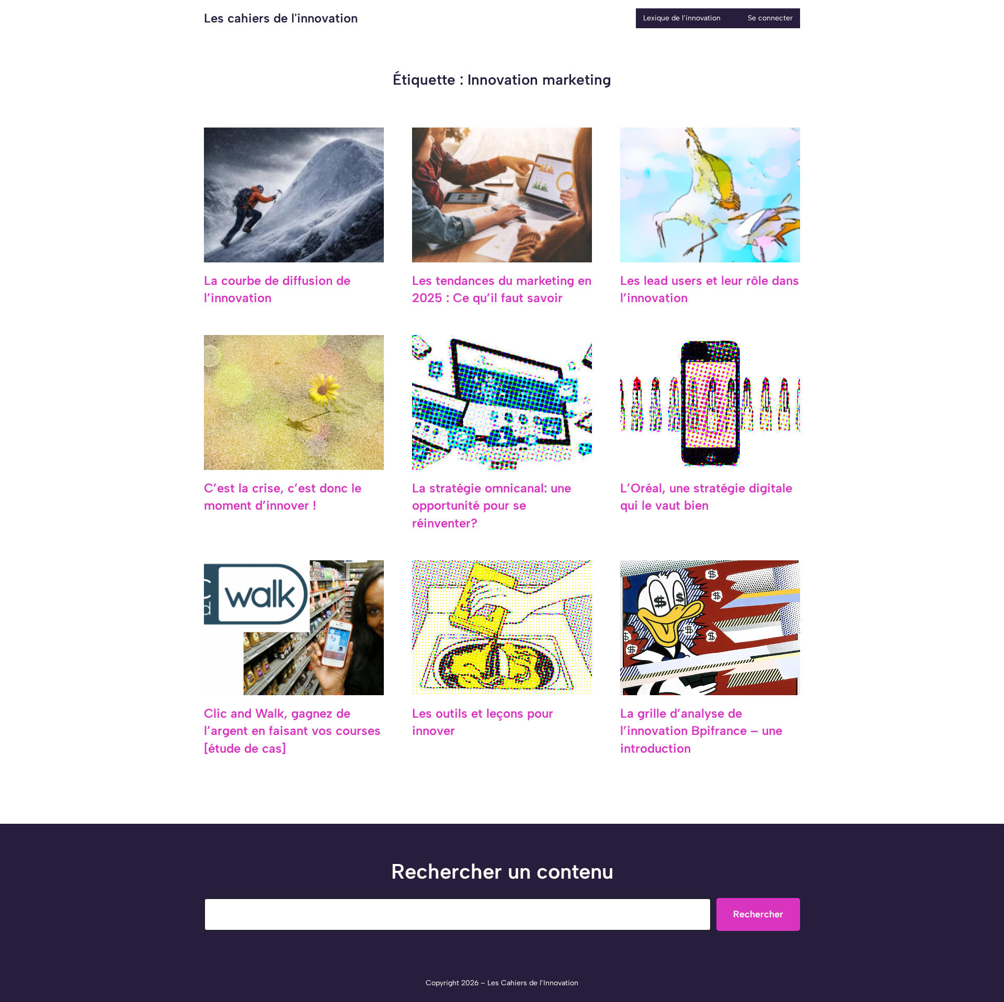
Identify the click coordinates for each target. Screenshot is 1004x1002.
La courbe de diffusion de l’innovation (277, 289)
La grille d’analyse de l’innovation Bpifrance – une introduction (701, 731)
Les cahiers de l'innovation (281, 18)
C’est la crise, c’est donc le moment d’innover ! (282, 496)
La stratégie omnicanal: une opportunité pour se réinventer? (491, 505)
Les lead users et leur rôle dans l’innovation (709, 289)
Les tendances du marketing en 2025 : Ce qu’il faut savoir (501, 289)
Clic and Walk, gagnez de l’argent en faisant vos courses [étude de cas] (292, 731)
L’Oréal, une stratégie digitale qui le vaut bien (706, 496)
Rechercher (758, 914)
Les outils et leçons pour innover (482, 722)
